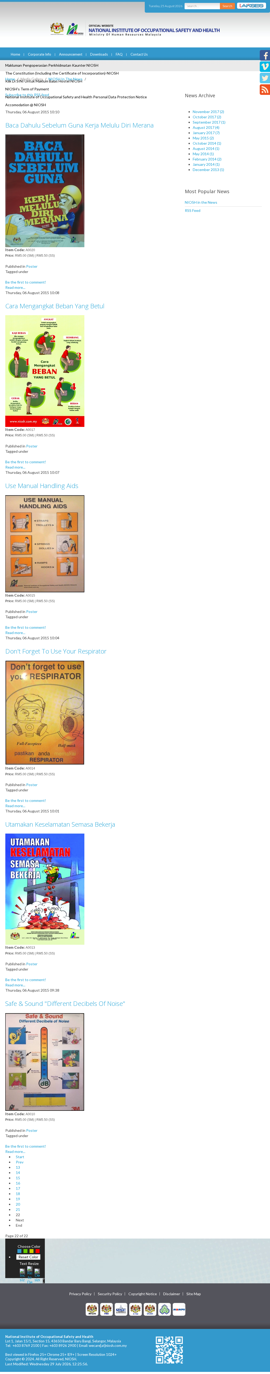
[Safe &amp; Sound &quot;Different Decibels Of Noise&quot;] (44, 1061)
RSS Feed (192, 210)
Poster (31, 266)
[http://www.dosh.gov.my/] (150, 1309)
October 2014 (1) (207, 143)
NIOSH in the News (201, 202)
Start (20, 1156)
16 (18, 1183)
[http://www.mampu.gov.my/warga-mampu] (179, 1309)
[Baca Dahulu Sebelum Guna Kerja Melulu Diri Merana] (44, 190)
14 (18, 1172)
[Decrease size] (37, 1274)
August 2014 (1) (206, 148)
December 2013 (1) (208, 169)
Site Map (193, 1293)
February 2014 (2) (207, 159)
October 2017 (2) (207, 117)
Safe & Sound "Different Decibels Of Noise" (65, 1003)
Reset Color (28, 1257)
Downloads (99, 54)
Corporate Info (39, 54)
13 (18, 1167)
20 (18, 1204)
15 (18, 1178)
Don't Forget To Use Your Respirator (56, 651)
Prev (19, 1162)
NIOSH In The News (66, 79)
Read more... (15, 287)
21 (18, 1209)
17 (18, 1188)
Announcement (70, 54)
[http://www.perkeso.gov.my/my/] (164, 1309)
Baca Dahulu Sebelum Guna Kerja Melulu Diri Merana (79, 125)
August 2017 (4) (206, 127)
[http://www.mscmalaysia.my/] (121, 1309)
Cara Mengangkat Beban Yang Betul (54, 305)
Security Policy (110, 1293)
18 (18, 1193)
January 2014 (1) (206, 164)
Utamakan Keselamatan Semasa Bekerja (60, 824)
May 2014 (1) (203, 154)
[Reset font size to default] (29, 1274)
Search (227, 6)
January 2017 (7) (206, 132)
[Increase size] (22, 1274)
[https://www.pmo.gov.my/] (106, 1309)
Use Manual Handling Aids (41, 485)
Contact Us (139, 54)
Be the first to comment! (25, 282)
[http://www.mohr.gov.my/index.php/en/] (135, 1309)
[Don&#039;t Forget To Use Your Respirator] (44, 712)
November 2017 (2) (208, 111)
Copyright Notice (142, 1293)
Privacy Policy (80, 1293)
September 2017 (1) (209, 122)
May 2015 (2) (203, 138)
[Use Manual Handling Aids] (44, 543)
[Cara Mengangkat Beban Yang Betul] (44, 370)
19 (18, 1199)
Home (15, 54)
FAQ (119, 54)
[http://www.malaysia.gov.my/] (92, 1309)
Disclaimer (171, 1293)
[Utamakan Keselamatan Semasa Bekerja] (44, 888)
